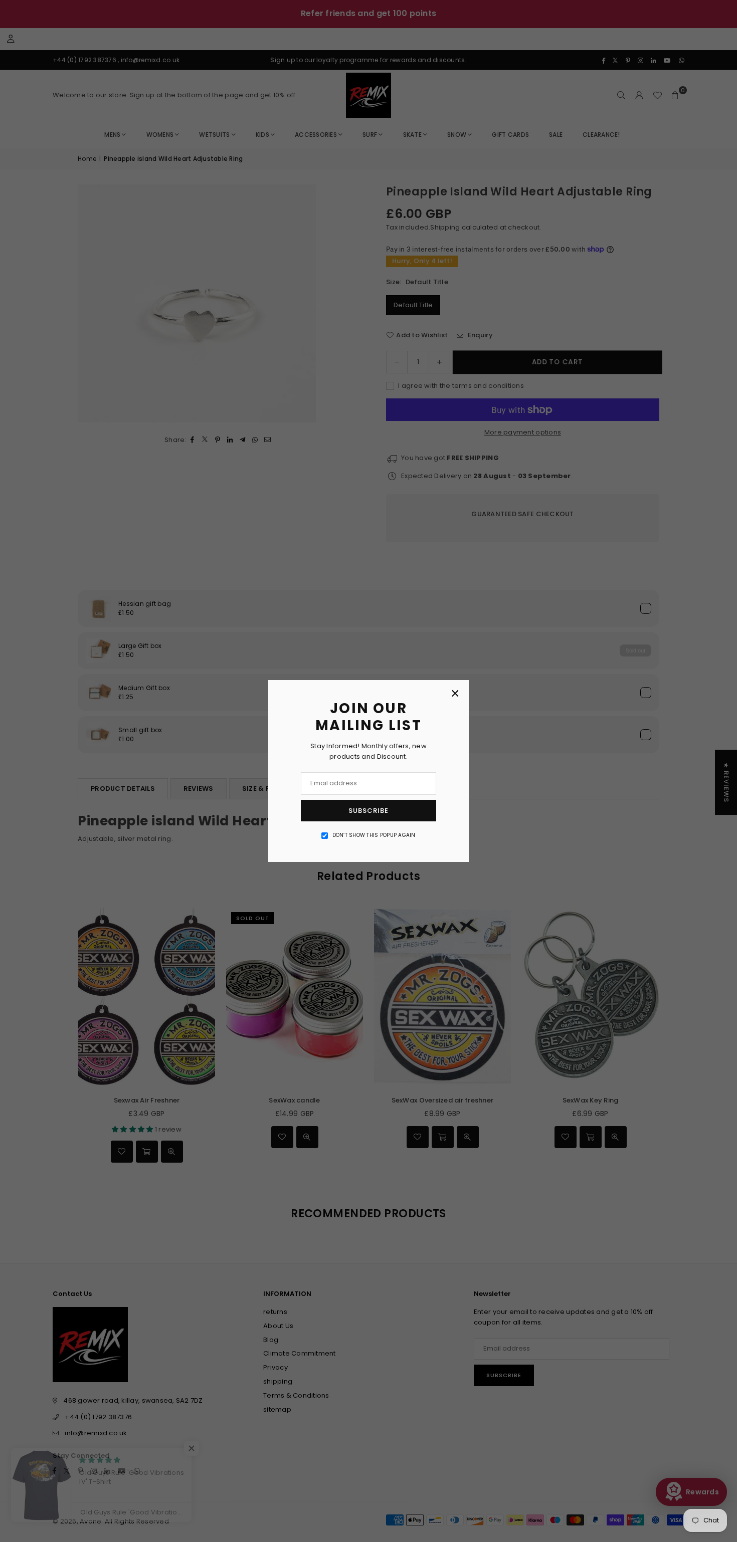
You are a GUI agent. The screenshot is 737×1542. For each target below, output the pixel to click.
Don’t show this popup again (374, 835)
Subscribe (368, 810)
